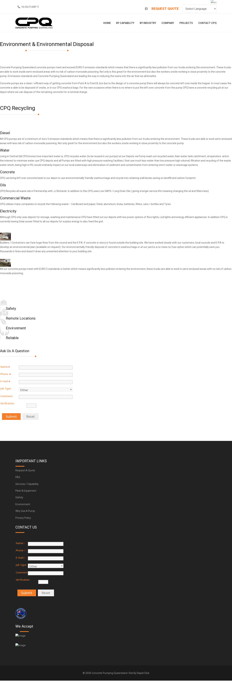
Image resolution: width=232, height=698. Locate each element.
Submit (11, 416)
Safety (19, 497)
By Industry (148, 23)
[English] (214, 2)
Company (167, 23)
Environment (22, 504)
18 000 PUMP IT (30, 6)
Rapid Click (143, 673)
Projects (186, 23)
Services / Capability (27, 484)
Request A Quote (25, 470)
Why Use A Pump (25, 511)
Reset (30, 416)
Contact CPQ (207, 23)
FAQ (17, 477)
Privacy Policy (23, 517)
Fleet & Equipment (25, 490)
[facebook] (146, 9)
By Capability (125, 23)
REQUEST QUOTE (165, 9)
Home (107, 23)
